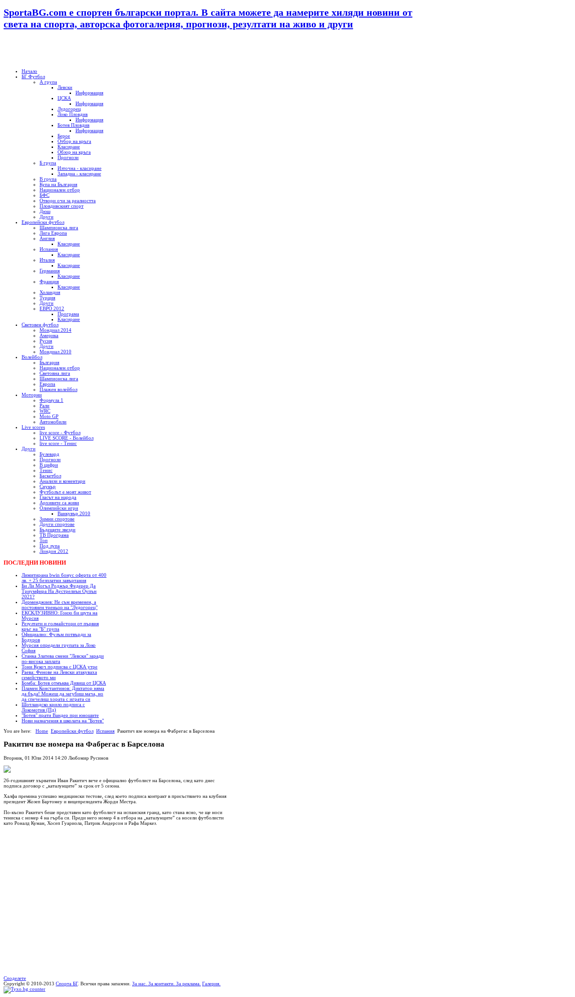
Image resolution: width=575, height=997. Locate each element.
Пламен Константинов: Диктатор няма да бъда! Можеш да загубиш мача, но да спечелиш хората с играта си (63, 693)
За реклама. (188, 983)
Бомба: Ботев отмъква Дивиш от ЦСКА (64, 682)
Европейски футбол (72, 731)
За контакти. (161, 983)
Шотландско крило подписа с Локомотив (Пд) (53, 707)
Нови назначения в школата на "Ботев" (63, 720)
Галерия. (211, 983)
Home (41, 731)
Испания (105, 731)
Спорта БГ (67, 983)
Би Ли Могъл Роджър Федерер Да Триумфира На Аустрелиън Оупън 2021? (59, 591)
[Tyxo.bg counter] (24, 989)
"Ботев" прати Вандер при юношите (60, 715)
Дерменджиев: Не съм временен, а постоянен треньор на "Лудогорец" (59, 604)
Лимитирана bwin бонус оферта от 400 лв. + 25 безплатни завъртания (64, 577)
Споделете (15, 978)
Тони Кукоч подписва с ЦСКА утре (59, 666)
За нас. (140, 983)
